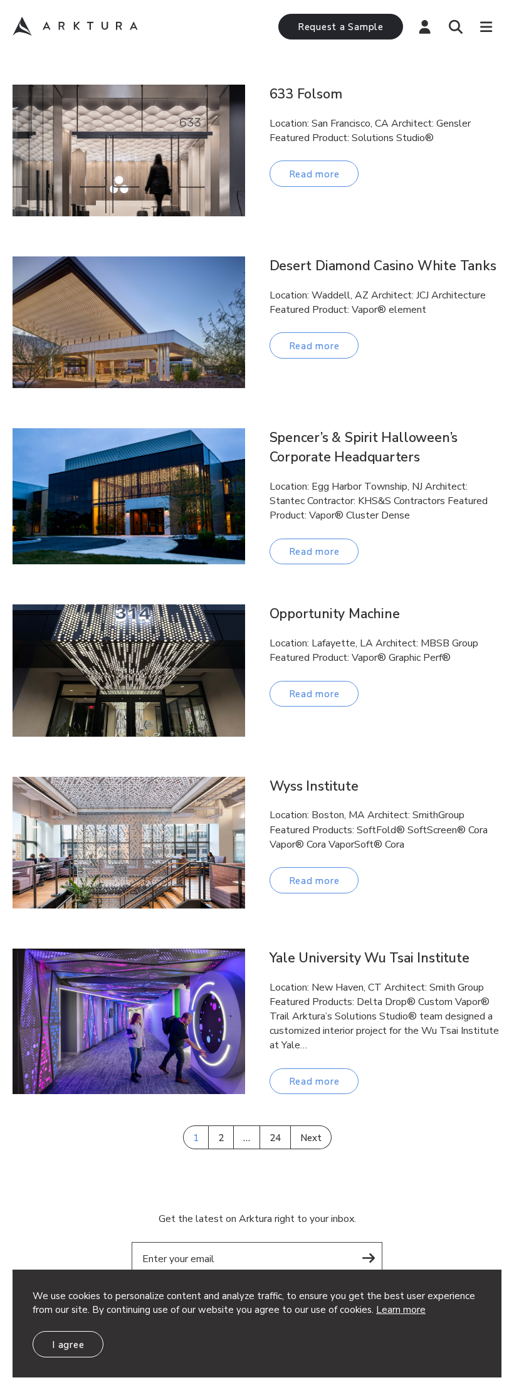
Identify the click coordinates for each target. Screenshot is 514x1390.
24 (275, 1138)
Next (311, 1138)
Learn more (401, 1309)
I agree (68, 1345)
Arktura (75, 26)
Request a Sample (341, 27)
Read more (314, 174)
